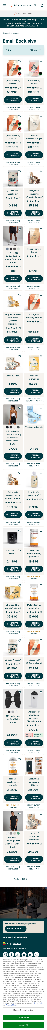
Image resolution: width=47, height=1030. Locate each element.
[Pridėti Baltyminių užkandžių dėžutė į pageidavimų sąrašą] (41, 759)
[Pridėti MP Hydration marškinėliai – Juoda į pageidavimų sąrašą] (19, 692)
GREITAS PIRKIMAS (14, 100)
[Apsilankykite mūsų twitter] (30, 954)
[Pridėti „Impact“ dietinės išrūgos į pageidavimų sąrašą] (41, 116)
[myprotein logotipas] (22, 5)
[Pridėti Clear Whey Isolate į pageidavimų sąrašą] (41, 61)
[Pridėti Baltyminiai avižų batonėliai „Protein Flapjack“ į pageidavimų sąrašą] (19, 295)
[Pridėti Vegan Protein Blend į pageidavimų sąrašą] (41, 229)
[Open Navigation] (5, 5)
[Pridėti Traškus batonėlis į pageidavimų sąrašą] (41, 407)
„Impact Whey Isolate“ (13, 137)
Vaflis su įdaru (13, 376)
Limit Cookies (23, 1018)
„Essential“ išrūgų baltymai (34, 661)
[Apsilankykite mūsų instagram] (5, 954)
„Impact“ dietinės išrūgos (34, 137)
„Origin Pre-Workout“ (13, 192)
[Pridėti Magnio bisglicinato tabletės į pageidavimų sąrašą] (19, 759)
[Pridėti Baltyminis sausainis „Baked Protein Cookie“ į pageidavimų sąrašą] (19, 472)
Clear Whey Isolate (34, 82)
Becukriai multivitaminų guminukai (34, 553)
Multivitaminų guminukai (34, 606)
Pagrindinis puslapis (11, 33)
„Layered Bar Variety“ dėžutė (13, 606)
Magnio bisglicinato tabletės (13, 782)
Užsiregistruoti (15, 929)
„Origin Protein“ (13, 660)
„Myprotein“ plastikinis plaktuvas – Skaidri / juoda (34, 716)
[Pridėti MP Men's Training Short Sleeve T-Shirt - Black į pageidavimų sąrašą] (19, 813)
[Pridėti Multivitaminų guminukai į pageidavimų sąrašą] (41, 585)
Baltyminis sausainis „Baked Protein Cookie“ (12, 495)
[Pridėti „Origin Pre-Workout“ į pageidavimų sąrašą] (19, 171)
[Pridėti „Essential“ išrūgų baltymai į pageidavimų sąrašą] (41, 640)
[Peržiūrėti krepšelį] (42, 5)
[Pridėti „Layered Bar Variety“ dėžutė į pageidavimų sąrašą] (19, 585)
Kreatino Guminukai (34, 377)
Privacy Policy (38, 1003)
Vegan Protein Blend (34, 250)
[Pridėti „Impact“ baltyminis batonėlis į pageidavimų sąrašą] (41, 813)
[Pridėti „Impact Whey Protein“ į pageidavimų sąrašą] (19, 61)
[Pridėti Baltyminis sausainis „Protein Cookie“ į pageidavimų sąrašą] (41, 171)
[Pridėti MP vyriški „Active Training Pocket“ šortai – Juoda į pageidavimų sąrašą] (19, 229)
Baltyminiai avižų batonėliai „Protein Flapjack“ (12, 319)
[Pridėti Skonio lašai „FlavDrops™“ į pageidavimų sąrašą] (41, 472)
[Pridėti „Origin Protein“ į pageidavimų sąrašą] (19, 640)
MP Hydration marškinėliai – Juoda (13, 719)
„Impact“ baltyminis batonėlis (34, 836)
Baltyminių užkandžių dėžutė (34, 782)
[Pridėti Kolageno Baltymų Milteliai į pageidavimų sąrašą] (41, 295)
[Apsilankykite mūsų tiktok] (17, 954)
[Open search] (10, 5)
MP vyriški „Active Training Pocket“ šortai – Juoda (13, 258)
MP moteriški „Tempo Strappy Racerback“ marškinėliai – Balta (12, 437)
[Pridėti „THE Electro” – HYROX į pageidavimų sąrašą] (19, 531)
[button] (7, 249)
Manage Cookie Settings (23, 1010)
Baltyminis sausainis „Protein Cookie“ (34, 194)
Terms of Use (11, 1005)
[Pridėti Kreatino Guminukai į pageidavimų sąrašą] (41, 356)
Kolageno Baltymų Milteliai (34, 316)
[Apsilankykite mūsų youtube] (24, 954)
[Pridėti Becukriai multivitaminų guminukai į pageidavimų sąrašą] (41, 531)
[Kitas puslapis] (32, 879)
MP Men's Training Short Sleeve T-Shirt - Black (13, 842)
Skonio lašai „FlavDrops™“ (34, 493)
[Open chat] (36, 954)
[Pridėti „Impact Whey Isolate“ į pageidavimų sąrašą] (19, 116)
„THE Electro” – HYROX (13, 552)
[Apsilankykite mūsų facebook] (11, 954)
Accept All (23, 1025)
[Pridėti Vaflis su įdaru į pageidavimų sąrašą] (19, 356)
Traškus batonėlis (34, 427)
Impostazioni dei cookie (15, 937)
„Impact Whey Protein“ (13, 82)
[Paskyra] (35, 5)
